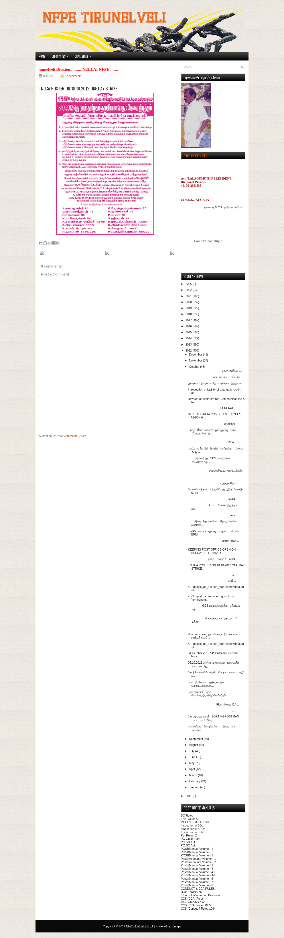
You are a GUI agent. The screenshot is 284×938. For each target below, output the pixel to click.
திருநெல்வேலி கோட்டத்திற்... (216, 470)
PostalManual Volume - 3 (197, 868)
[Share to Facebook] (53, 243)
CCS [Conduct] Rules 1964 (198, 908)
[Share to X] (49, 243)
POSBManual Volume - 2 (197, 852)
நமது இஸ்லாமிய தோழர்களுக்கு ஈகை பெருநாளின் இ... (212, 431)
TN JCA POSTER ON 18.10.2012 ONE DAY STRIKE (78, 88)
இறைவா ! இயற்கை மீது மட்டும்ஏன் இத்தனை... (216, 383)
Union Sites (60, 56)
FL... (212, 628)
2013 (189, 344)
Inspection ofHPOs (193, 829)
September (196, 739)
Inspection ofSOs (192, 832)
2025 (189, 284)
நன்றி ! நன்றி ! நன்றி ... (213, 559)
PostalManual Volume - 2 (197, 865)
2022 (189, 290)
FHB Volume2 (190, 819)
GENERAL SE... (214, 408)
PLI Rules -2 (189, 835)
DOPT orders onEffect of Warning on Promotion (201, 893)
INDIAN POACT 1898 (195, 822)
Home (42, 56)
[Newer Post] (42, 253)
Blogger (176, 926)
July (192, 751)
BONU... (213, 499)
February (195, 781)
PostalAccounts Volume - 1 (198, 858)
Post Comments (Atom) (72, 436)
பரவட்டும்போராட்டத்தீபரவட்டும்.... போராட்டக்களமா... (208, 683)
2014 (189, 338)
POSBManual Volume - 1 (197, 848)
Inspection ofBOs (192, 825)
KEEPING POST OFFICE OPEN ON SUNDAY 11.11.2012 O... (212, 551)
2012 (189, 350)
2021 (189, 296)
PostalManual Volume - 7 (197, 882)
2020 (189, 302)
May (192, 763)
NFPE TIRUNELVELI (139, 926)
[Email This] (41, 243)
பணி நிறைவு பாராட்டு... (215, 377)
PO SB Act (188, 842)
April (192, 769)
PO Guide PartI (191, 838)
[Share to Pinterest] (57, 243)
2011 (189, 796)
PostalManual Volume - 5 (197, 878)
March (193, 775)
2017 (189, 320)
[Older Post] (172, 253)
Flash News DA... (213, 704)
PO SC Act (188, 845)
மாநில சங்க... (213, 540)
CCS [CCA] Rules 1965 (196, 905)
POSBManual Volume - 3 (197, 855)
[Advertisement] (72, 404)
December (196, 354)
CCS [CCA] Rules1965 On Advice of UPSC (197, 900)
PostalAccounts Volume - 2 (198, 862)
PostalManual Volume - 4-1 (198, 872)
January (194, 787)
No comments (73, 76)
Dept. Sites (83, 56)
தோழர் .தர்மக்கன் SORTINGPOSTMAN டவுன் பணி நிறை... (213, 718)
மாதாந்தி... (212, 423)
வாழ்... (212, 580)
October (194, 366)
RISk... (212, 442)
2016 (189, 326)
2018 (189, 314)
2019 (189, 308)
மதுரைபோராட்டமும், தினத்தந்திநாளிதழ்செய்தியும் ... (208, 693)
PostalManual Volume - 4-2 (198, 875)
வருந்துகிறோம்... (214, 483)
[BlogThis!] (45, 243)
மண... (213, 515)
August (194, 744)
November (196, 360)
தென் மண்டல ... (215, 370)
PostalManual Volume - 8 (197, 885)
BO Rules (187, 815)
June (192, 757)
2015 (189, 332)
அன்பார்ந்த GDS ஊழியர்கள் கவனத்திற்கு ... (209, 460)
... (211, 477)
